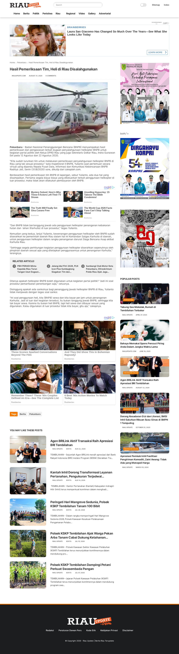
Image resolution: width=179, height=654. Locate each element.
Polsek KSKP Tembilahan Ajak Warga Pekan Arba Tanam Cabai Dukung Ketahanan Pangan (81, 535)
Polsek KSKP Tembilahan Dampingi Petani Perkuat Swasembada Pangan (80, 567)
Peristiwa (47, 13)
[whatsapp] (154, 14)
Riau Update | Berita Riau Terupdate (98, 641)
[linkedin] (34, 421)
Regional (70, 13)
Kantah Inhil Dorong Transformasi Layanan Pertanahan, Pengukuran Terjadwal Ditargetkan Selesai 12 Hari (81, 474)
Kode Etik (91, 630)
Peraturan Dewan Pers (70, 630)
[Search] (100, 5)
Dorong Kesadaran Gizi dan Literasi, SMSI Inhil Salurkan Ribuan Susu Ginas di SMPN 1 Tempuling (144, 420)
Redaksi (50, 630)
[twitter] (150, 14)
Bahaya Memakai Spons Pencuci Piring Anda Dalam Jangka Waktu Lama (142, 345)
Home (17, 13)
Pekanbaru (21, 62)
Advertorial (105, 13)
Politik (36, 13)
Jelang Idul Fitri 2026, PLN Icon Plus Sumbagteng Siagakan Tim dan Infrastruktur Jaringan (65, 269)
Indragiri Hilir (131, 373)
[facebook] (145, 14)
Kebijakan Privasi (109, 630)
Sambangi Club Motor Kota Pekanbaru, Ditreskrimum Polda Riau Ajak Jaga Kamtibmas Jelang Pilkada (99, 269)
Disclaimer (128, 630)
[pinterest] (29, 421)
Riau (58, 13)
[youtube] (168, 14)
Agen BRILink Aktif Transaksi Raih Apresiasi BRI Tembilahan (81, 443)
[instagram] (163, 14)
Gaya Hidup (129, 336)
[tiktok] (159, 14)
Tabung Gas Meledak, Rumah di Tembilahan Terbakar (138, 309)
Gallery (92, 13)
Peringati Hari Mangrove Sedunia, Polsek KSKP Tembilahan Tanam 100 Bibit (79, 504)
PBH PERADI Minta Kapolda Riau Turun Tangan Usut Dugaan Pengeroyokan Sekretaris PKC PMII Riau (30, 269)
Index (166, 5)
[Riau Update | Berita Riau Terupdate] (25, 6)
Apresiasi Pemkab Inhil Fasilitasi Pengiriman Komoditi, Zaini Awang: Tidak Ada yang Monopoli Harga (143, 459)
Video (82, 13)
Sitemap (156, 5)
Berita (26, 13)
